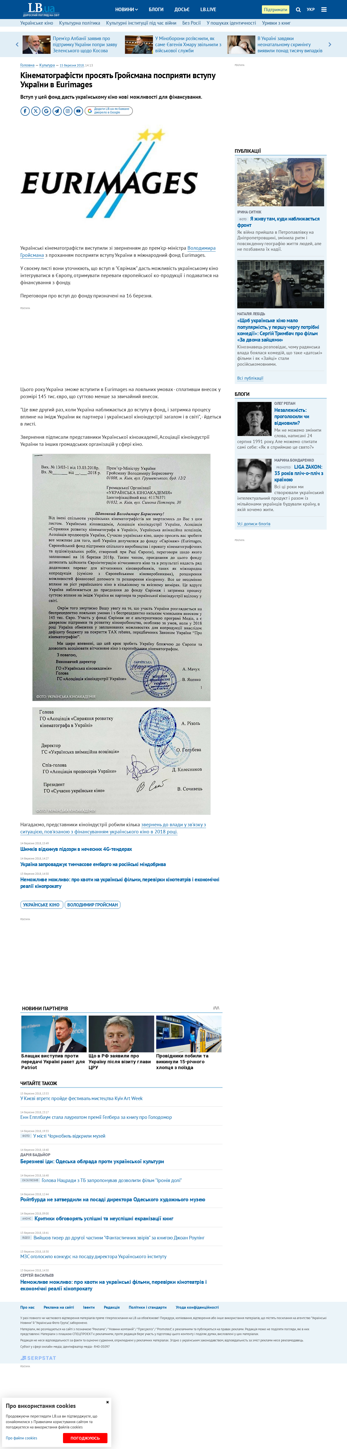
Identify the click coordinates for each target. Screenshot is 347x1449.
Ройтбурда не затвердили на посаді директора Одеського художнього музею (112, 1199)
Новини (124, 9)
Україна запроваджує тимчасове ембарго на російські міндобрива (93, 864)
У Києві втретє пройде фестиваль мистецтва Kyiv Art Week (81, 1098)
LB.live (208, 9)
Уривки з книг (276, 23)
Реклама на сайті (59, 1307)
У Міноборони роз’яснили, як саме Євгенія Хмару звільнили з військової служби (188, 44)
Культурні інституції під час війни (141, 23)
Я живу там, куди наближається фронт (278, 221)
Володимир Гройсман (92, 905)
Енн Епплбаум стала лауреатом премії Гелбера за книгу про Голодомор (96, 1117)
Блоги (156, 9)
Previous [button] (17, 44)
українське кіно (42, 905)
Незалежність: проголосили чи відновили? (291, 416)
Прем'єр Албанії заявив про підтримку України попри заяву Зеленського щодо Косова (85, 44)
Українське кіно (36, 23)
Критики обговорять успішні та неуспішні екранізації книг (97, 1218)
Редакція (112, 1307)
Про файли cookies (21, 1438)
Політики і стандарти (148, 1307)
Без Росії (191, 23)
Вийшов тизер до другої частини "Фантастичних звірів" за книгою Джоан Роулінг (113, 1237)
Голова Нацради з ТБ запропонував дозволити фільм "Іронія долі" (102, 1180)
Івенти (89, 1307)
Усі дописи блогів (253, 524)
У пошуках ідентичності (231, 23)
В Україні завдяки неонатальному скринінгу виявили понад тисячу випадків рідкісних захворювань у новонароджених (290, 50)
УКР (311, 9)
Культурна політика (79, 23)
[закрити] (107, 1402)
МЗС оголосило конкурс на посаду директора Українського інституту (93, 1256)
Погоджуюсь (85, 1438)
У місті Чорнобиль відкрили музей (63, 1136)
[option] (71, 44)
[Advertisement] (121, 346)
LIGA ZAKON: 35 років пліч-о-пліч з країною (298, 473)
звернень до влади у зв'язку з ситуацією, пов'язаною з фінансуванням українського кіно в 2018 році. (113, 828)
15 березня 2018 (72, 65)
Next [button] (330, 44)
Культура (47, 65)
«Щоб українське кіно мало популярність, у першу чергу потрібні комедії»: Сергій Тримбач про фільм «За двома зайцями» (278, 330)
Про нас (27, 1307)
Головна (27, 65)
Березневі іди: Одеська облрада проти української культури (92, 1161)
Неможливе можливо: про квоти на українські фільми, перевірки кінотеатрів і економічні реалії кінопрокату (119, 882)
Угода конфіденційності (197, 1307)
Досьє (182, 9)
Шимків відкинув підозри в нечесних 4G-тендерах (76, 849)
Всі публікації (250, 378)
